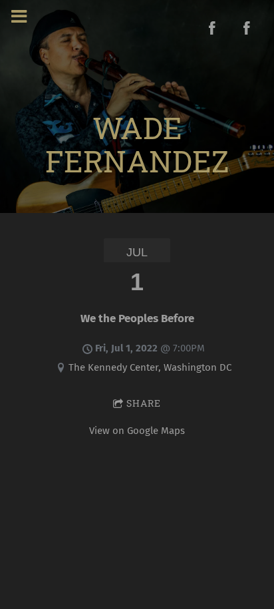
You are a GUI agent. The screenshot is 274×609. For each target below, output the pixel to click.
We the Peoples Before (137, 318)
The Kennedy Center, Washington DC (149, 367)
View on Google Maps (137, 431)
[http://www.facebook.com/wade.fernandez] (212, 28)
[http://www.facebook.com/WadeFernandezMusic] (246, 28)
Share (143, 403)
